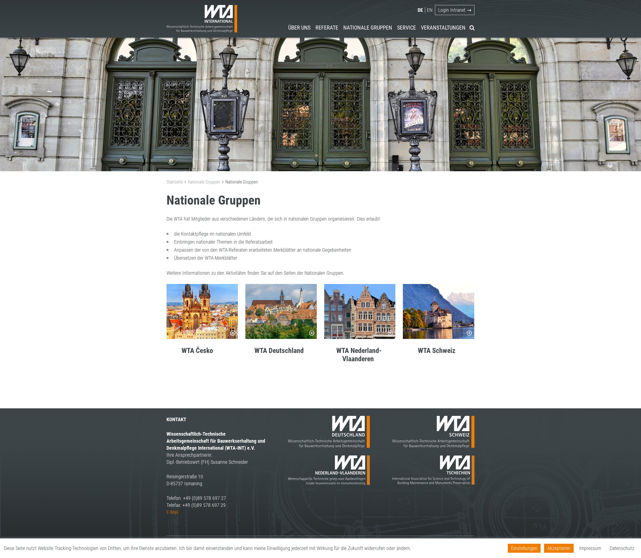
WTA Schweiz (436, 350)
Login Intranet (451, 10)
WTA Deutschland (279, 350)
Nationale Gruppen (367, 28)
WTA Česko (197, 350)
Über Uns (299, 28)
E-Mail (172, 512)
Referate (326, 28)
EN (429, 10)
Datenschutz (622, 548)
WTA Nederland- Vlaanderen (353, 354)
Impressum (590, 548)
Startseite (175, 181)
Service (406, 28)
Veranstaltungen (443, 28)
